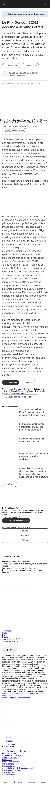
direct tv (9, 741)
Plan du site (7, 759)
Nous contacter (8, 766)
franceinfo (13, 73)
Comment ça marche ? (18, 393)
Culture (25, 540)
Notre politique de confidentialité (16, 698)
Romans (25, 535)
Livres (25, 531)
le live (8, 737)
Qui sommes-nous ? (10, 764)
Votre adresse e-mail (10, 641)
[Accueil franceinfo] (11, 734)
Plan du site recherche (11, 762)
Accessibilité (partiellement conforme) (18, 768)
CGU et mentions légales (12, 755)
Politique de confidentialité (13, 753)
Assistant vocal (8, 774)
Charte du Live (8, 772)
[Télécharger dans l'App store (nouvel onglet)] (10, 578)
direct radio (10, 744)
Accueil (7, 631)
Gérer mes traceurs (10, 757)
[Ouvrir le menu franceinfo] (3, 4)
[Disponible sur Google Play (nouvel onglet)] (11, 583)
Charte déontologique (11, 770)
